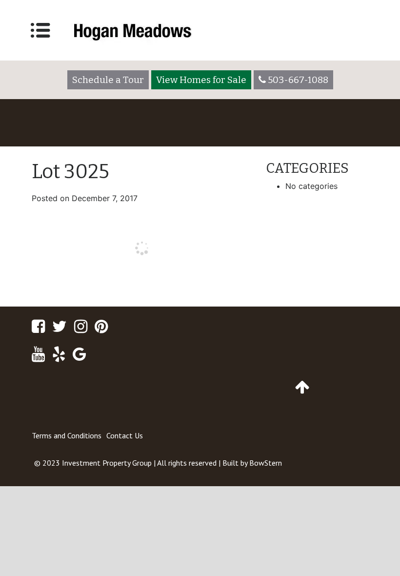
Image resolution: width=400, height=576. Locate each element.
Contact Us (124, 435)
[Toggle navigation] (40, 30)
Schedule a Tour (108, 79)
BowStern (265, 463)
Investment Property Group (107, 463)
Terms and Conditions (66, 435)
